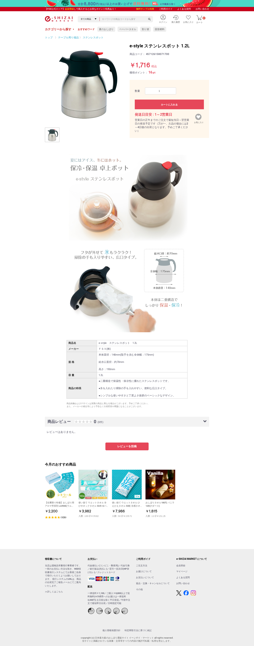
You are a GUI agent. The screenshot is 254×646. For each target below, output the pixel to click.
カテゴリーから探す (59, 29)
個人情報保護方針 (111, 630)
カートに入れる (169, 104)
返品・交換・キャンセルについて (153, 583)
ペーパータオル (127, 29)
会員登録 (69, 9)
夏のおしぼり (106, 29)
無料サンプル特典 (145, 9)
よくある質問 (184, 9)
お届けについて (144, 571)
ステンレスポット (93, 37)
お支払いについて (145, 577)
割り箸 (145, 29)
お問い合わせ (202, 9)
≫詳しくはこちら (54, 591)
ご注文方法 (141, 565)
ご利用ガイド (165, 9)
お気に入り (199, 121)
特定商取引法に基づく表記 (138, 630)
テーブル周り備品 (68, 37)
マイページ (181, 571)
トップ (49, 37)
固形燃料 (159, 29)
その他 (139, 589)
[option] (84, 82)
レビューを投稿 (127, 446)
